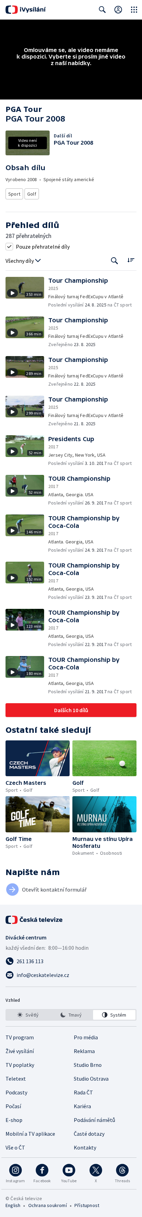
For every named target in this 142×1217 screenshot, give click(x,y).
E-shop (14, 1119)
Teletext (16, 1078)
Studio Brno (88, 1064)
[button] (27, 292)
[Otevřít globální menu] (134, 9)
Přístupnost (86, 1205)
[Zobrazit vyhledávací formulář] (102, 9)
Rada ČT (83, 1092)
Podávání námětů (94, 1119)
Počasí (13, 1106)
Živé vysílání (20, 1051)
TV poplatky (20, 1064)
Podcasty (16, 1092)
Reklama (84, 1051)
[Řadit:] (130, 260)
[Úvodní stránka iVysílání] (26, 10)
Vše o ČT (15, 1147)
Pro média (86, 1037)
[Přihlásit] (118, 9)
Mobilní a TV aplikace (30, 1133)
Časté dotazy (89, 1133)
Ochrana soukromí (47, 1205)
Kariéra (82, 1106)
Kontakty (85, 1147)
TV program (20, 1037)
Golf (31, 194)
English (13, 1205)
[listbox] (71, 1015)
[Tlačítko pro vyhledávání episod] (114, 260)
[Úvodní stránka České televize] (34, 920)
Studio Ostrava (91, 1078)
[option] (28, 1015)
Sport (14, 194)
